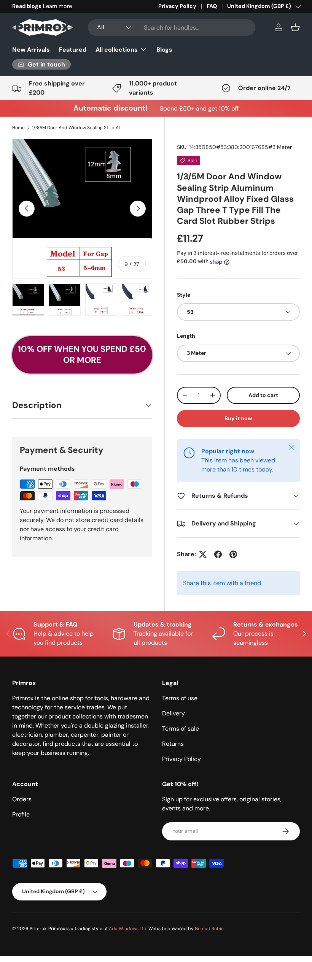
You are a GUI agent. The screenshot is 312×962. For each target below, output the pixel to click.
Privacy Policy (177, 6)
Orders (22, 799)
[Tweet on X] (202, 554)
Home (18, 128)
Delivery (173, 713)
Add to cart (263, 395)
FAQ (212, 6)
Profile (21, 814)
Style (183, 294)
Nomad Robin (209, 929)
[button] (295, 27)
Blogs (164, 50)
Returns (173, 744)
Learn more (57, 6)
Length (186, 335)
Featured (72, 50)
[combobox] (171, 27)
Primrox (38, 929)
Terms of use (179, 698)
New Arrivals (31, 50)
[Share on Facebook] (218, 554)
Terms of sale (180, 729)
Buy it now (238, 418)
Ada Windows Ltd (127, 929)
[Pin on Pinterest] (233, 554)
